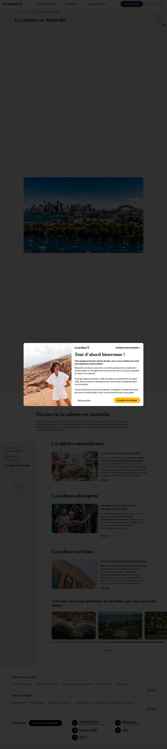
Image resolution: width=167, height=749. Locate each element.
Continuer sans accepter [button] (128, 347)
